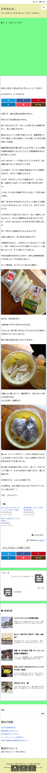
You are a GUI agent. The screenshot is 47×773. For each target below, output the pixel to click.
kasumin (42, 540)
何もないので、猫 (21, 683)
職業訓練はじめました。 (10, 731)
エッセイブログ (17, 22)
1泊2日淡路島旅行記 (8, 727)
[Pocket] (23, 104)
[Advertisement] (23, 50)
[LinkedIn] (8, 104)
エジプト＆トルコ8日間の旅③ (26, 618)
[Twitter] (8, 100)
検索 (2, 710)
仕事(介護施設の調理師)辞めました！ (15, 740)
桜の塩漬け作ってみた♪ (10, 734)
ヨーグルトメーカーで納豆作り (12, 737)
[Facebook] (23, 100)
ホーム (5, 22)
